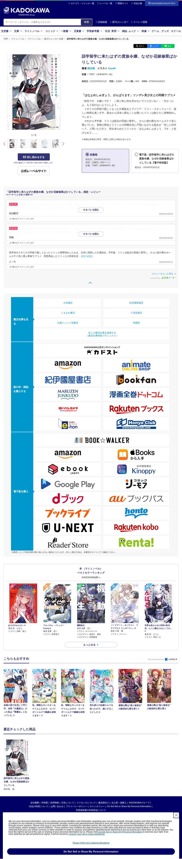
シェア (155, 46)
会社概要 (34, 802)
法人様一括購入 (118, 802)
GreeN (112, 68)
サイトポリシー (97, 806)
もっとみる (89, 644)
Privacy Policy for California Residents (91, 843)
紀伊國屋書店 (136, 302)
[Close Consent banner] (176, 815)
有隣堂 (136, 322)
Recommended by (156, 659)
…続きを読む (95, 208)
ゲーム (155, 31)
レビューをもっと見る (162, 273)
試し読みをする (36, 157)
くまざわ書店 (68, 312)
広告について (67, 802)
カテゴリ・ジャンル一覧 (82, 3)
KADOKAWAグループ (139, 802)
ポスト (142, 46)
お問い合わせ (57, 806)
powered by (156, 278)
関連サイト (123, 3)
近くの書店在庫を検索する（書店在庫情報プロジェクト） (102, 334)
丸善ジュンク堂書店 (67, 322)
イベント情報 (140, 22)
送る (169, 46)
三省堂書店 (136, 312)
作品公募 (138, 3)
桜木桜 (91, 68)
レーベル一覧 (106, 3)
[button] (62, 144)
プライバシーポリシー (76, 806)
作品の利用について (38, 806)
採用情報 (54, 802)
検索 (86, 22)
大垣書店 (68, 302)
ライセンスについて (86, 802)
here (47, 825)
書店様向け (103, 802)
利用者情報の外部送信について (91, 810)
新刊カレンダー (120, 22)
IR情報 (44, 802)
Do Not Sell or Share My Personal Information (129, 806)
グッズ (165, 31)
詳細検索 (102, 22)
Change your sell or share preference (87, 834)
